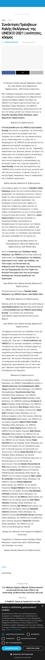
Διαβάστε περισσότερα (13, 630)
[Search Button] (42, 3)
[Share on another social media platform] (36, 72)
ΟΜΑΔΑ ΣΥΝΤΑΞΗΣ (11, 42)
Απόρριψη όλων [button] (33, 648)
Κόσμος (10, 20)
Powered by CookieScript (22, 657)
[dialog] (22, 632)
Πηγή (4, 567)
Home (4, 20)
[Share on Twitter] (23, 72)
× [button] (42, 606)
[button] (22, 654)
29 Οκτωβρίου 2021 (28, 42)
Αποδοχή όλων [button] (11, 648)
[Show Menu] (3, 3)
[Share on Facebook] (8, 72)
